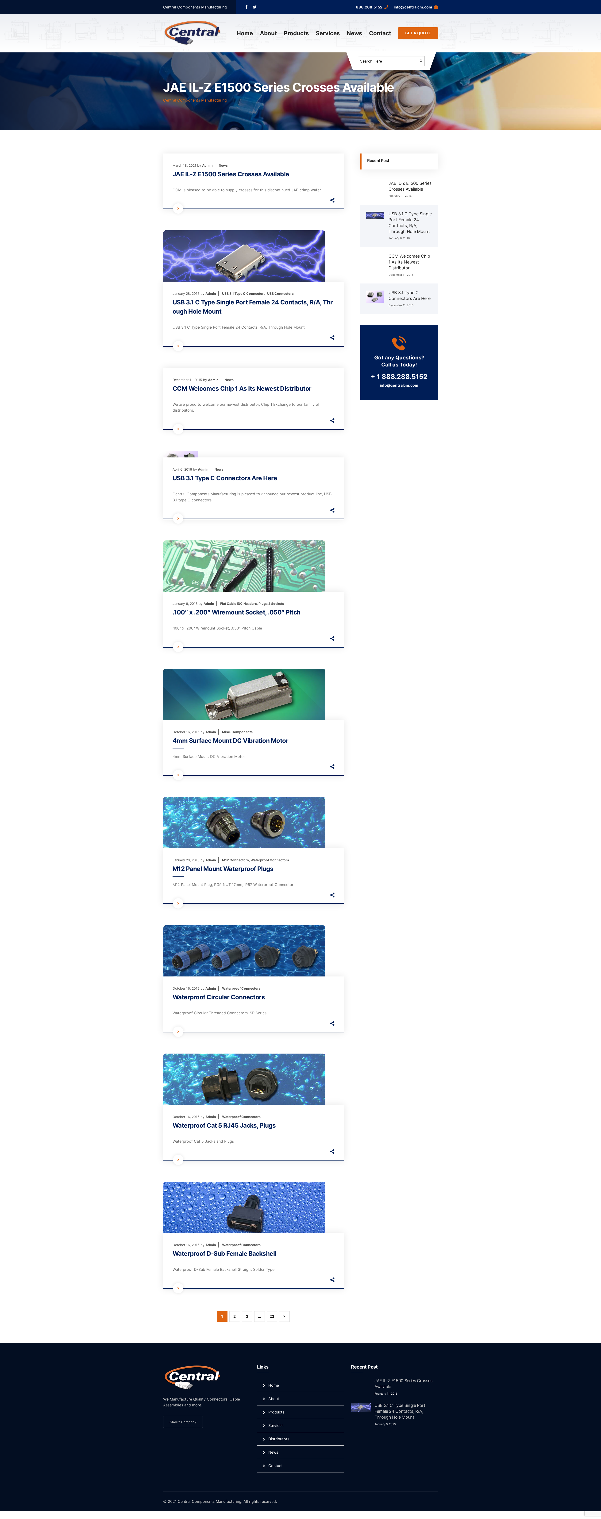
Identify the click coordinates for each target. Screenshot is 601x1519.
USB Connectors (280, 293)
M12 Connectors (235, 860)
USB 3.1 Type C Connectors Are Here (225, 478)
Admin (207, 165)
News (354, 33)
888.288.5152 (369, 7)
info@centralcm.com (413, 7)
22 (272, 1316)
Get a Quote (418, 33)
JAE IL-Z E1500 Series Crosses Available (231, 174)
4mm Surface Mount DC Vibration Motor (230, 740)
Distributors (278, 1438)
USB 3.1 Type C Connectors (244, 293)
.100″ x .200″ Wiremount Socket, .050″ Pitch (236, 612)
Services (328, 33)
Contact (380, 33)
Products (296, 33)
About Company (183, 1422)
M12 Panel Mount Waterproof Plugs (223, 868)
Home (245, 33)
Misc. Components (237, 732)
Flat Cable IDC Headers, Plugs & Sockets (252, 604)
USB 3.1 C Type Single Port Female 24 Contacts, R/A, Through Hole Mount (399, 1411)
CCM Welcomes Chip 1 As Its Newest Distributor (242, 388)
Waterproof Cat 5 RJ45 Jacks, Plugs (224, 1125)
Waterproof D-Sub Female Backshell (224, 1253)
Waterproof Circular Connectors (219, 997)
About (268, 33)
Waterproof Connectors (269, 860)
